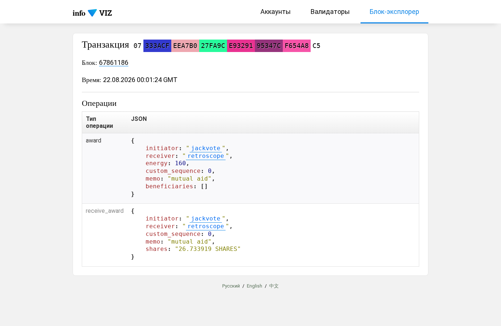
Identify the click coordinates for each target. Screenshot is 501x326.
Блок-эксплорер (394, 11)
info (79, 13)
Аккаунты (275, 11)
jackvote (205, 148)
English (254, 286)
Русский (231, 286)
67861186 (113, 62)
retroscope (205, 155)
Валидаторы (330, 11)
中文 (274, 286)
